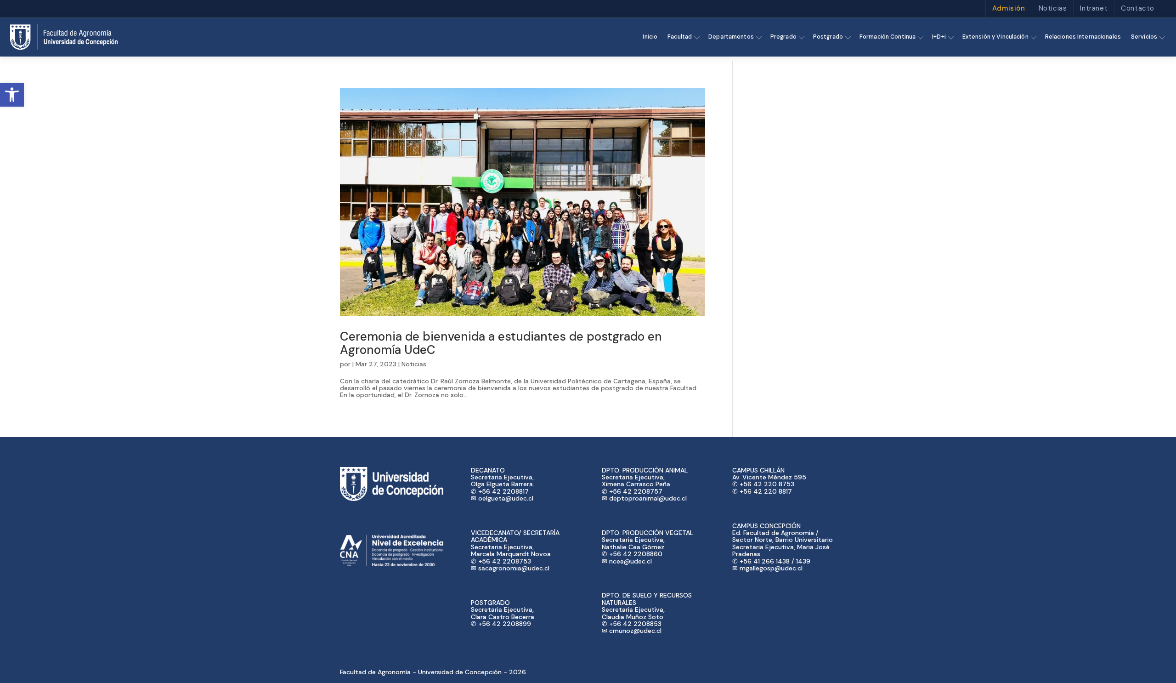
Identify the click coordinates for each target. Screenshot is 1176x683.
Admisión (1008, 8)
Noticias (1053, 8)
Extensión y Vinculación (995, 36)
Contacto (1137, 8)
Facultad (679, 36)
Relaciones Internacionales (1083, 36)
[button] (12, 95)
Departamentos (731, 36)
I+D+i (939, 36)
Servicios (1144, 36)
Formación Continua (887, 36)
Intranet (1094, 8)
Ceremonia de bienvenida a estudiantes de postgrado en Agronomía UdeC (501, 343)
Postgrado (828, 36)
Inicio (650, 36)
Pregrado (783, 36)
